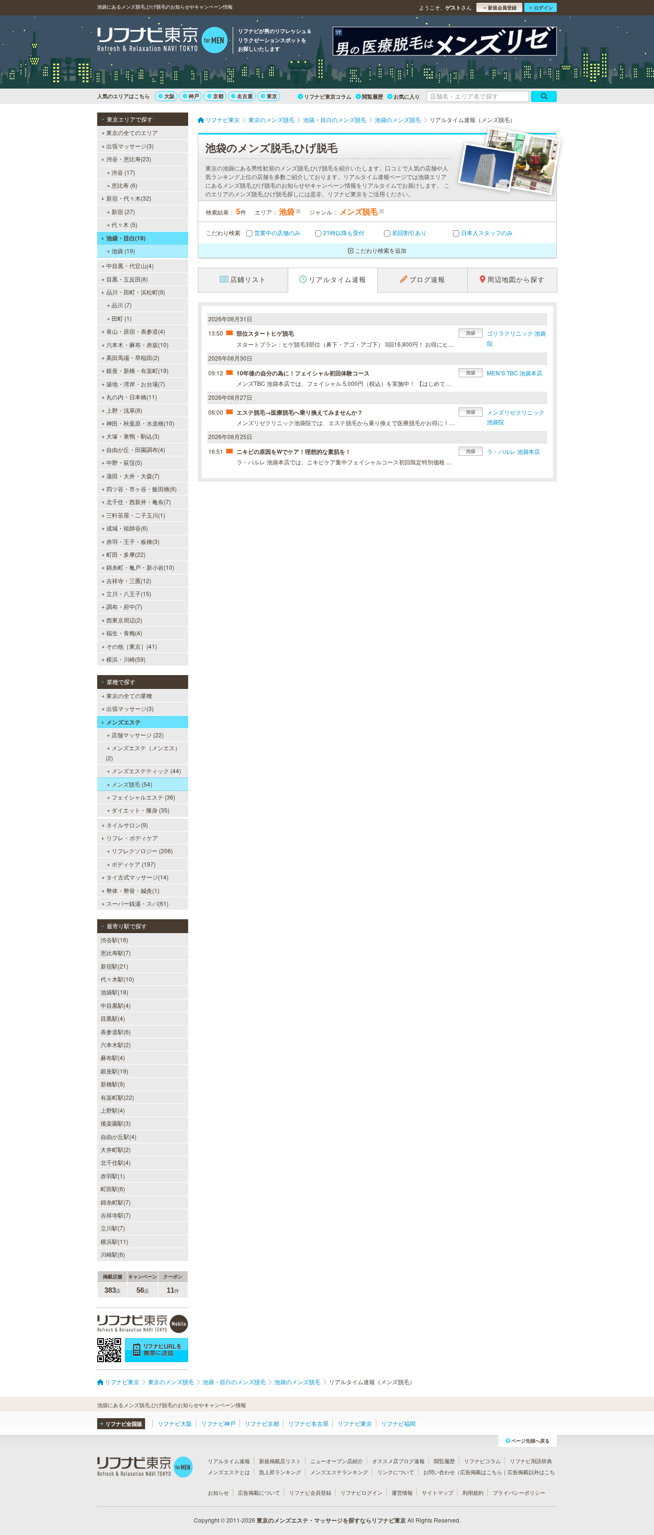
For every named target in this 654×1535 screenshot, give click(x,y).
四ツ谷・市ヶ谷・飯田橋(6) (141, 489)
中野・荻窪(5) (124, 462)
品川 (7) (122, 305)
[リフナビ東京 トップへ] (162, 41)
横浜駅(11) (114, 1241)
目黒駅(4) (113, 1018)
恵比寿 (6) (124, 185)
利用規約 (473, 1492)
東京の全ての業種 (129, 695)
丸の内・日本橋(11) (131, 397)
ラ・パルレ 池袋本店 (513, 451)
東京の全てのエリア (132, 132)
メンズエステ (123, 722)
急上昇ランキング (280, 1472)
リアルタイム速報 (229, 1461)
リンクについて (395, 1472)
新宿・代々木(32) (128, 198)
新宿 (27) (123, 211)
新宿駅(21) (114, 966)
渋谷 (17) (123, 172)
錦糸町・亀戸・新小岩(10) (140, 567)
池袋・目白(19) (126, 238)
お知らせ (218, 1492)
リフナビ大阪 (175, 1423)
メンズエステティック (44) (146, 771)
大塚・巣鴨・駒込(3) (132, 436)
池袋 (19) (123, 251)
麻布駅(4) (113, 1057)
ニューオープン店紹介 (336, 1461)
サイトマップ (437, 1492)
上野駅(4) (113, 1110)
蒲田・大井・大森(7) (132, 476)
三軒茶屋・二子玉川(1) (135, 515)
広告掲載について (259, 1492)
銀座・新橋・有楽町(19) (137, 370)
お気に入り (407, 96)
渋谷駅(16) (114, 940)
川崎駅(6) (113, 1254)
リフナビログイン (361, 1492)
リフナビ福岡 (398, 1423)
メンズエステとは (229, 1472)
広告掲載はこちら (481, 1472)
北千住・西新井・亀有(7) (138, 501)
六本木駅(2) (116, 1044)
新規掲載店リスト (280, 1461)
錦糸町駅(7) (116, 1202)
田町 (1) (122, 318)
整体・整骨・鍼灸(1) (132, 890)
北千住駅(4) (116, 1162)
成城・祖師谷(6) (127, 528)
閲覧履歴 (372, 96)
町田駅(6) (113, 1189)
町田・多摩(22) (126, 554)
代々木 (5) (124, 224)
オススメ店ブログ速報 (398, 1461)
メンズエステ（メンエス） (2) (143, 752)
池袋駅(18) (114, 992)
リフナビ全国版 (123, 1423)
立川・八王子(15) (128, 593)
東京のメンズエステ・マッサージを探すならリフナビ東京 (331, 1520)
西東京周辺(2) (124, 620)
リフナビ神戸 (218, 1423)
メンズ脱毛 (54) (132, 784)
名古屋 (245, 96)
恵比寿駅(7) (116, 952)
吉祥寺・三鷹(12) (128, 580)
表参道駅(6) (116, 1031)
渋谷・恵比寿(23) (128, 159)
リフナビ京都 (262, 1423)
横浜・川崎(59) (126, 659)
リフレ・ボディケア (132, 838)
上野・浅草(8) (124, 410)
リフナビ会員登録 (310, 1492)
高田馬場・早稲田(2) (132, 357)
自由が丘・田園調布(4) (135, 449)
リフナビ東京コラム (327, 96)
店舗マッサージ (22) (138, 735)
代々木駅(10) (117, 979)
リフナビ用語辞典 (531, 1461)
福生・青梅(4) (124, 633)
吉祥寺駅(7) (116, 1215)
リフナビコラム (482, 1461)
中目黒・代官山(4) (130, 265)
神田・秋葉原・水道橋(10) (140, 423)
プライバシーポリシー (519, 1492)
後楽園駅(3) (116, 1123)
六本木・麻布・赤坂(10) (137, 344)
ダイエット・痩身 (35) (140, 810)
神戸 (194, 96)
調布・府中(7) (124, 606)
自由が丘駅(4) (118, 1136)
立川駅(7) (113, 1228)
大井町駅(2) (116, 1149)
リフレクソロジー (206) (142, 851)
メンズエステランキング (339, 1472)
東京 (272, 96)
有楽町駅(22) (117, 1097)
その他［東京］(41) (131, 646)
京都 (218, 96)
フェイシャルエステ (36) (143, 797)
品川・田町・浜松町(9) (135, 292)
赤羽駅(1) (113, 1176)
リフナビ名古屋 (308, 1423)
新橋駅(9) (113, 1084)
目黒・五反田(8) (127, 279)
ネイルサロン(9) (127, 825)
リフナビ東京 (355, 1423)
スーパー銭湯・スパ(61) (137, 903)
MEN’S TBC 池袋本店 (514, 373)
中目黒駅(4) (116, 1005)
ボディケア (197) (134, 864)
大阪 (169, 96)
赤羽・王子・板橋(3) (132, 541)
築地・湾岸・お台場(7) (135, 384)
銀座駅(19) (114, 1071)
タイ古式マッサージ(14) (137, 877)
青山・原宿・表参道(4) (135, 331)
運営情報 (402, 1492)
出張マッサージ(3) (130, 146)
